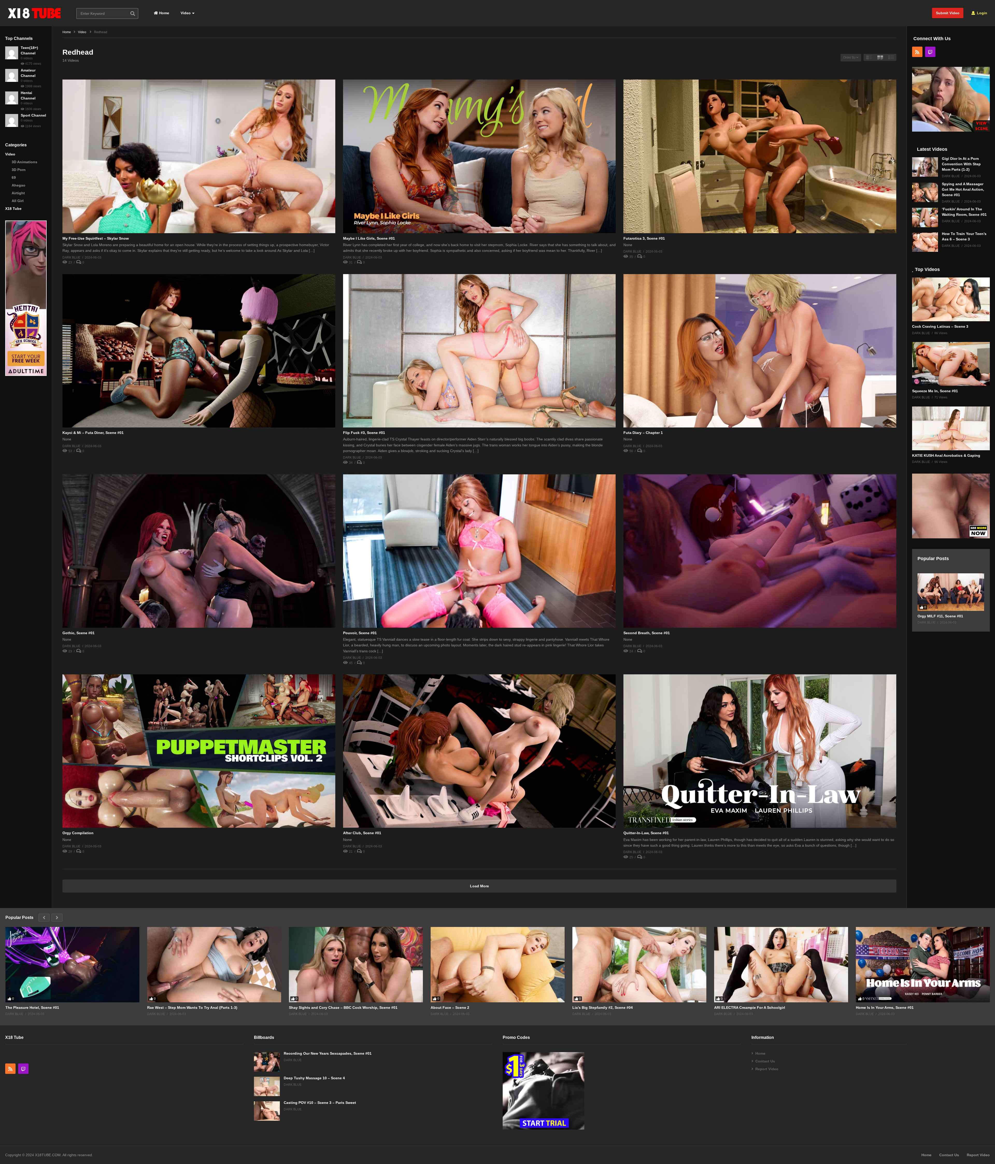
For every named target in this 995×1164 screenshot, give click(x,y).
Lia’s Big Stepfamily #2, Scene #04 (602, 1007)
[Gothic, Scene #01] (198, 551)
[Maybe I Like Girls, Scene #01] (479, 156)
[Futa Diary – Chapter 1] (759, 350)
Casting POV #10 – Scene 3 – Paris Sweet (320, 1103)
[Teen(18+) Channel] (11, 52)
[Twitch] (930, 52)
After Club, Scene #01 (362, 833)
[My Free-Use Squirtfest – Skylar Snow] (198, 156)
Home (163, 13)
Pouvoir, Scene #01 (360, 633)
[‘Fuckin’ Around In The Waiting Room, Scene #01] (925, 217)
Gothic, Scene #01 (78, 633)
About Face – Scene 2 (450, 1007)
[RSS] (917, 52)
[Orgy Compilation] (198, 751)
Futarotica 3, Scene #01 (644, 238)
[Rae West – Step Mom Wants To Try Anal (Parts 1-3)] (214, 964)
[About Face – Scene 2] (498, 964)
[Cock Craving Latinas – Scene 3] (951, 299)
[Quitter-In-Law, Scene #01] (759, 751)
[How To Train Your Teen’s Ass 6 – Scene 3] (925, 242)
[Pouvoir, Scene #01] (479, 551)
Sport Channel (33, 115)
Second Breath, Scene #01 (646, 633)
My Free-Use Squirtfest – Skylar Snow (95, 238)
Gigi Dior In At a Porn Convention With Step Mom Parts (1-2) (961, 164)
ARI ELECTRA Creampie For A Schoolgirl (749, 1007)
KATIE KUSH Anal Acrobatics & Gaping (946, 455)
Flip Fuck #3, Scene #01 (364, 433)
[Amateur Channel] (11, 75)
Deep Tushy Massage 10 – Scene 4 (314, 1078)
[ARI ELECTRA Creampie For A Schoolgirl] (781, 964)
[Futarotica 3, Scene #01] (759, 156)
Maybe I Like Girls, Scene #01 (369, 238)
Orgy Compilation (78, 833)
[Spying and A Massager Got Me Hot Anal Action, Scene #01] (925, 192)
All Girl (18, 201)
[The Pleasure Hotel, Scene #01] (72, 964)
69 (14, 177)
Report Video (766, 1069)
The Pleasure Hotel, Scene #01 (32, 1007)
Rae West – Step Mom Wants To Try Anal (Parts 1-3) (192, 1007)
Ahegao (18, 185)
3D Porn (19, 170)
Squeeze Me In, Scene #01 (935, 391)
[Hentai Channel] (11, 97)
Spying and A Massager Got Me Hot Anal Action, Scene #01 (963, 189)
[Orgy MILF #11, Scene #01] (951, 592)
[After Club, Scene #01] (479, 751)
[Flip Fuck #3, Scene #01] (479, 350)
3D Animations (24, 162)
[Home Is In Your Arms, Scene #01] (923, 964)
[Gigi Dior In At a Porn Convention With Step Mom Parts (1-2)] (925, 167)
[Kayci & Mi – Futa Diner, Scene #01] (198, 350)
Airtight (18, 193)
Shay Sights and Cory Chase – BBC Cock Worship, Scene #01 (343, 1007)
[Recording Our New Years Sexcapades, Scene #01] (267, 1062)
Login (981, 13)
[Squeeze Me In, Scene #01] (951, 364)
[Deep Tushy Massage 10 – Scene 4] (267, 1086)
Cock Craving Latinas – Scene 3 (940, 326)
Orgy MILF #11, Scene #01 (940, 616)
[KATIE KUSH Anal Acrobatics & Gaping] (951, 428)
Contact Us (765, 1061)
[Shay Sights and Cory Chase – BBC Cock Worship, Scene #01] (356, 964)
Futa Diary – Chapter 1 (643, 433)
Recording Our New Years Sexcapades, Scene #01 (328, 1053)
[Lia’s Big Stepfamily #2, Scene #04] (639, 964)
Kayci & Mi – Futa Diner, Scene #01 (93, 433)
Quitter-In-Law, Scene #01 (646, 833)
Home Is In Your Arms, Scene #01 (885, 1007)
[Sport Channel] (11, 120)
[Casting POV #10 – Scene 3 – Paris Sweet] (267, 1111)
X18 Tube (13, 208)
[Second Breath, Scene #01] (759, 551)
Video (185, 13)
